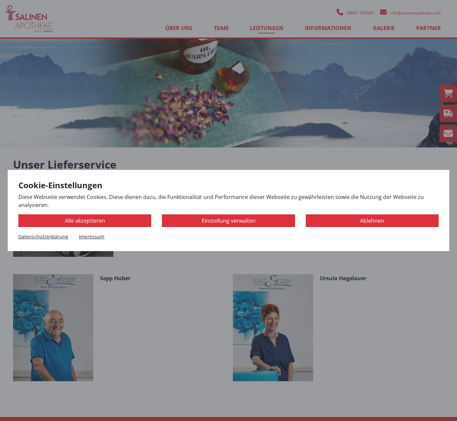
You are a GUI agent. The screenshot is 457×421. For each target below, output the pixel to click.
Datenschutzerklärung (43, 236)
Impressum (91, 236)
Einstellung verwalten (229, 220)
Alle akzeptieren (85, 220)
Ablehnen (372, 220)
